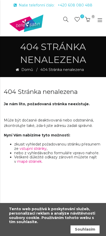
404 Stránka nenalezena (62, 70)
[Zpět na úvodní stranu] (26, 23)
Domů (26, 70)
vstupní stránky (33, 148)
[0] (77, 20)
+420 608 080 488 (75, 5)
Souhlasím (85, 229)
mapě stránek (29, 161)
